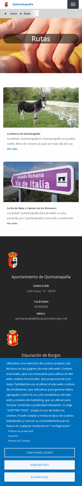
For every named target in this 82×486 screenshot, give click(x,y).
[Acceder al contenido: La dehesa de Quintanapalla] (41, 107)
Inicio (13, 13)
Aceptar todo (39, 477)
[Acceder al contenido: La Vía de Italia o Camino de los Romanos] (41, 182)
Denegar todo (39, 464)
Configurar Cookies (39, 452)
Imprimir (13, 435)
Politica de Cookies (19, 440)
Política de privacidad (20, 431)
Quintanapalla (22, 4)
